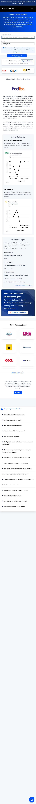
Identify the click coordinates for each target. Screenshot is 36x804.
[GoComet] (8, 8)
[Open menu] (32, 8)
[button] (31, 799)
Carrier (3, 41)
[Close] (23, 4)
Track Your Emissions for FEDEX (23, 285)
